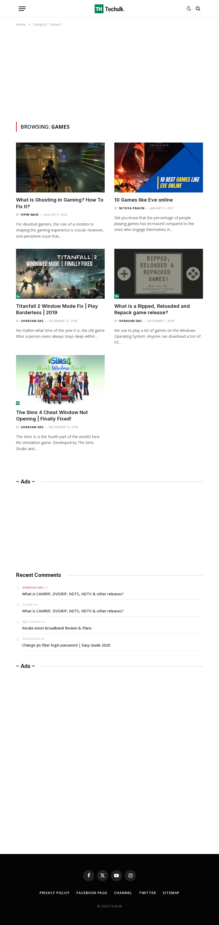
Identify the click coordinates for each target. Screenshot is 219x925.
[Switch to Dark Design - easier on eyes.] (188, 8)
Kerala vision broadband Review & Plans (57, 628)
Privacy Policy (55, 892)
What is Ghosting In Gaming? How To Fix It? (59, 203)
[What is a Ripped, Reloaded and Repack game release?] (158, 274)
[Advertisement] (109, 73)
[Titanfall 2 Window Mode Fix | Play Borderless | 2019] (60, 274)
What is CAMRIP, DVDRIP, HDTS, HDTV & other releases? (73, 593)
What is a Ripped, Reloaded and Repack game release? (152, 309)
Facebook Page (91, 892)
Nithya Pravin (131, 208)
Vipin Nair (29, 214)
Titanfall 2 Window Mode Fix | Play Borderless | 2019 (57, 309)
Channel (123, 892)
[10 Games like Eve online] (158, 167)
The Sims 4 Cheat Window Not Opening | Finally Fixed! (52, 416)
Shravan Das (32, 321)
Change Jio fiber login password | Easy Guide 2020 (66, 645)
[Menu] (22, 9)
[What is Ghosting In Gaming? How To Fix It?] (60, 167)
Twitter (147, 892)
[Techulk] (109, 9)
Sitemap (171, 892)
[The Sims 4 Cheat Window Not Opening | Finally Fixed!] (60, 380)
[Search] (197, 9)
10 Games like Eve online (143, 200)
